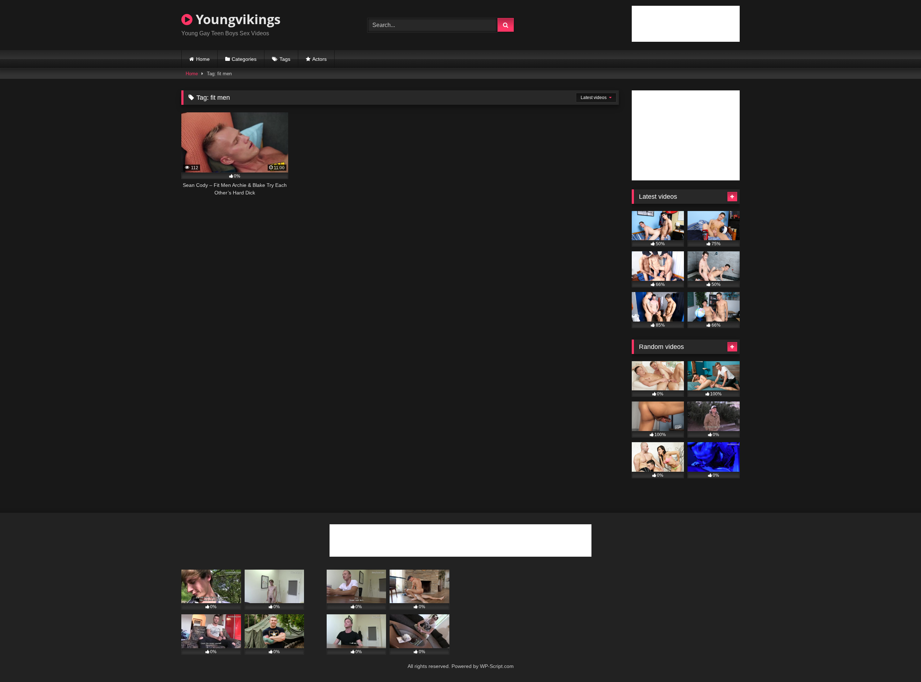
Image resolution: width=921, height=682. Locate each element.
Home (203, 59)
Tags (285, 59)
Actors (319, 59)
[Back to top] (899, 661)
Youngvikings (236, 19)
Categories (244, 59)
